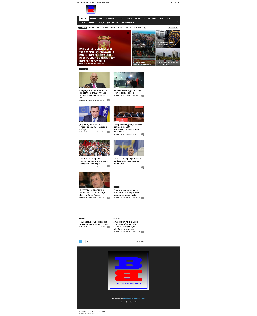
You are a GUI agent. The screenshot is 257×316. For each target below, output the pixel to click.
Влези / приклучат (103, 2)
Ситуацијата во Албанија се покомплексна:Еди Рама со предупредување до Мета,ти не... (93, 94)
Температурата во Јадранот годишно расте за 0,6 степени (94, 223)
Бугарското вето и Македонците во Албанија (142, 63)
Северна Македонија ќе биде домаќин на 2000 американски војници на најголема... (128, 128)
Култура (92, 23)
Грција (128, 27)
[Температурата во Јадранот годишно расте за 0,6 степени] (94, 211)
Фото (169, 18)
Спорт (161, 18)
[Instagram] (172, 2)
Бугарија (105, 27)
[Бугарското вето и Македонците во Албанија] (144, 57)
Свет (101, 18)
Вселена (120, 27)
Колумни (152, 18)
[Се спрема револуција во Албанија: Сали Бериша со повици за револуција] (129, 180)
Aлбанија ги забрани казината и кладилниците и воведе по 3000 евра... (93, 161)
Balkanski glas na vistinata (87, 63)
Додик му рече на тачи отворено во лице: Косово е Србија (93, 127)
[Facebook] (169, 2)
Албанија (83, 27)
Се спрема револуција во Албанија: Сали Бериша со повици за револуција (126, 192)
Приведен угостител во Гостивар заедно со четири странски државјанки (166, 44)
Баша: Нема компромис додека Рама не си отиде (167, 63)
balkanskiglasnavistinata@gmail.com (134, 298)
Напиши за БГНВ (127, 23)
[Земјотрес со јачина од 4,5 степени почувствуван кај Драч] (144, 39)
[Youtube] (178, 2)
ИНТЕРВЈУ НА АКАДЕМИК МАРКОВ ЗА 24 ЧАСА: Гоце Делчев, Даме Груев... (92, 192)
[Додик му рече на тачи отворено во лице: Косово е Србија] (94, 114)
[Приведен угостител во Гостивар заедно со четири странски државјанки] (168, 39)
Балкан (93, 18)
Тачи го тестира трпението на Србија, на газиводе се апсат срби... (127, 161)
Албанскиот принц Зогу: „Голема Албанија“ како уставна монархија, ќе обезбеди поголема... (126, 225)
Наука (83, 23)
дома (91, 69)
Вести (83, 18)
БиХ (98, 27)
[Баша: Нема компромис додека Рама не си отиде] (168, 57)
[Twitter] (175, 2)
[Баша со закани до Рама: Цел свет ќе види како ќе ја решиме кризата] (129, 80)
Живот (129, 18)
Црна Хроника (112, 23)
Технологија (140, 18)
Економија (110, 18)
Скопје (101, 23)
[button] (177, 21)
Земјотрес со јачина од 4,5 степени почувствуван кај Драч (143, 45)
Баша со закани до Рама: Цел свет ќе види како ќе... (128, 91)
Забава (120, 18)
